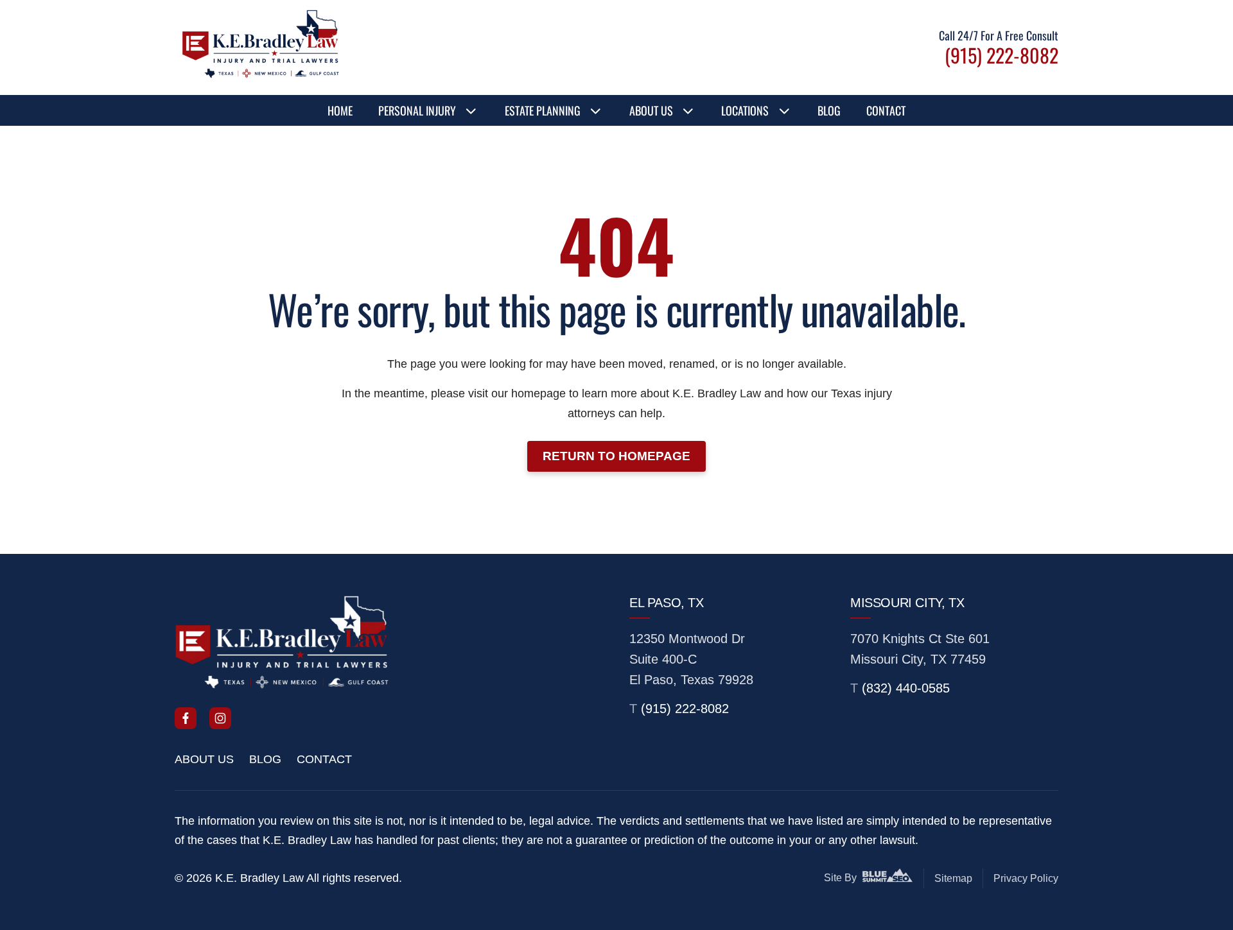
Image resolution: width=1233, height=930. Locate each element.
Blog (829, 110)
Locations (745, 110)
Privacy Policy (1025, 878)
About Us (651, 110)
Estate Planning (543, 110)
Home (340, 110)
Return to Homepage (616, 456)
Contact (885, 110)
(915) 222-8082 (685, 709)
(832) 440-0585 (906, 688)
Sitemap (953, 878)
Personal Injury (417, 110)
